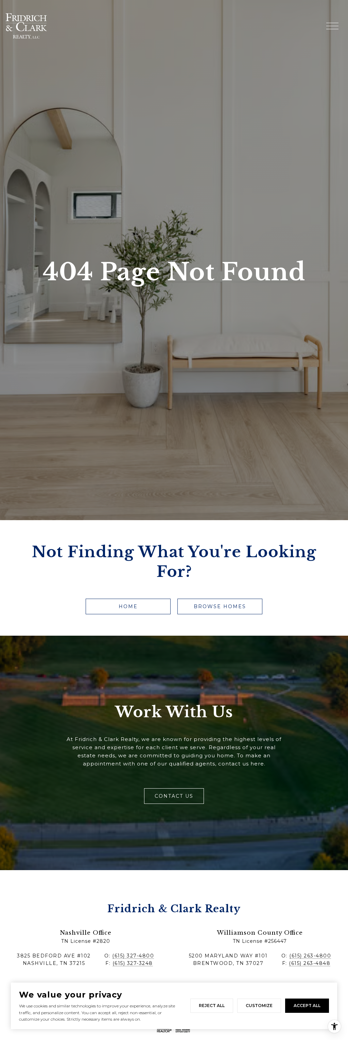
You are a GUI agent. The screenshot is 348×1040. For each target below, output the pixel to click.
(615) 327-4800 (133, 956)
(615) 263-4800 (310, 956)
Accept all (307, 1005)
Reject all (212, 1005)
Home (128, 606)
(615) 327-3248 (132, 963)
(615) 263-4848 (309, 963)
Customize (259, 1005)
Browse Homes (220, 606)
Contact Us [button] (174, 796)
